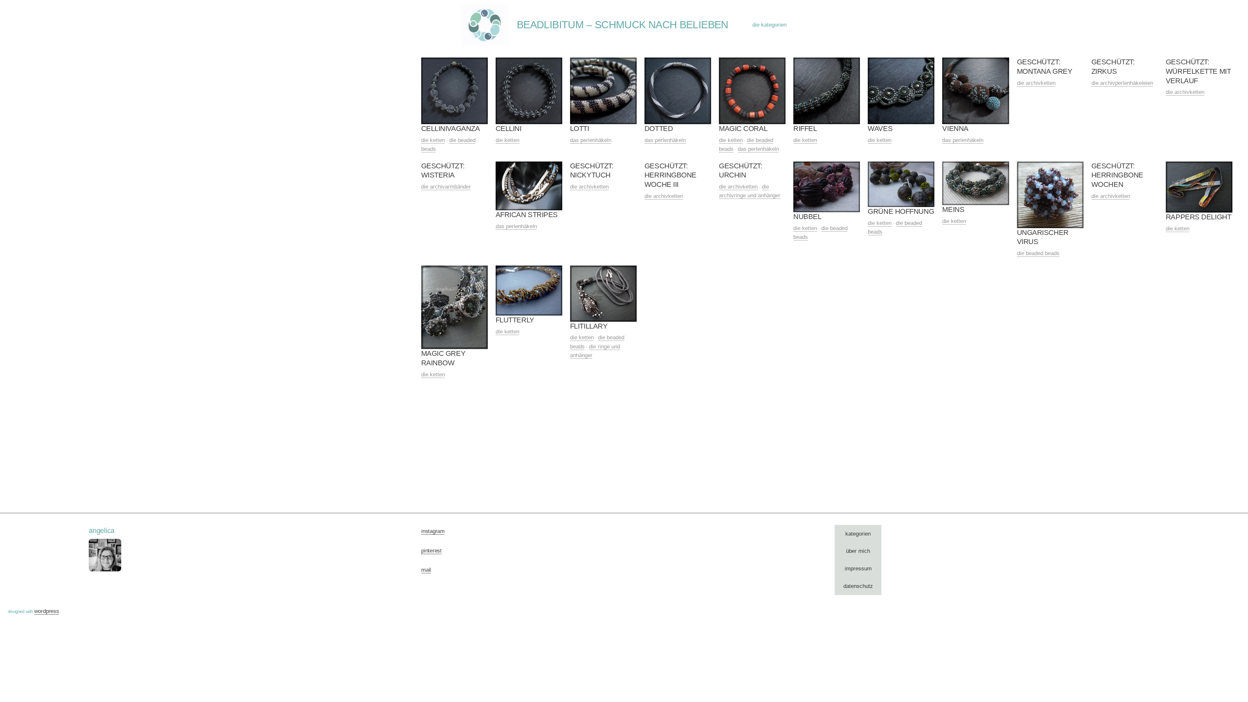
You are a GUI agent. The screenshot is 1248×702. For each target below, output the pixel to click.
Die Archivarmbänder (446, 187)
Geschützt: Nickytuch (592, 170)
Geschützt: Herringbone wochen (1117, 175)
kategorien (858, 534)
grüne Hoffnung (901, 211)
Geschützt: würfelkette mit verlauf (1198, 71)
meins (953, 209)
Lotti (579, 128)
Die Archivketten (1036, 83)
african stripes (527, 215)
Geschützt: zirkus (1113, 66)
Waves (880, 128)
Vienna (955, 128)
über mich (858, 551)
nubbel (807, 217)
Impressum (858, 569)
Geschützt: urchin (740, 170)
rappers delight (1198, 217)
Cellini (509, 128)
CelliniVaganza (450, 128)
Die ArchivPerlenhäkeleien (1122, 83)
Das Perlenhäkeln (590, 140)
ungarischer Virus (1043, 237)
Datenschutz (858, 586)
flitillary (589, 326)
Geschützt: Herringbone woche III (670, 175)
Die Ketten (433, 140)
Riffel (805, 128)
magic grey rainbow (443, 358)
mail (426, 570)
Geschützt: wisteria (443, 170)
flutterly (515, 320)
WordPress (46, 611)
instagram (433, 531)
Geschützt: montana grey (1044, 66)
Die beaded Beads (1038, 253)
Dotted (658, 128)
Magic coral (743, 128)
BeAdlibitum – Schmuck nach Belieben (622, 25)
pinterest (431, 551)
